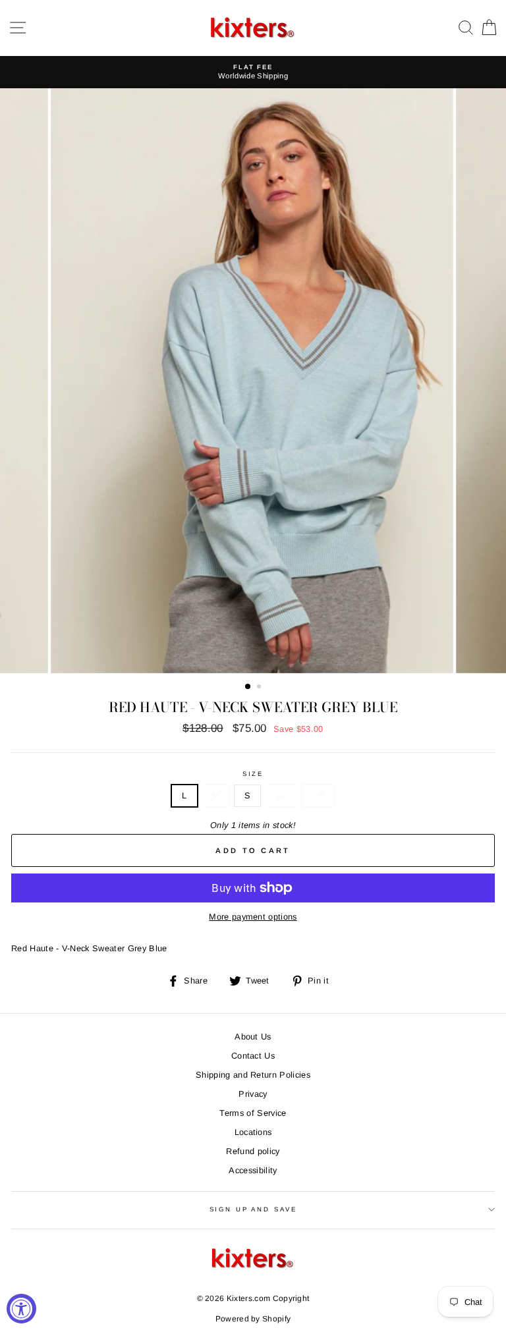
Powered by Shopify (253, 1318)
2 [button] (260, 687)
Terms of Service (252, 1113)
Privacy (253, 1094)
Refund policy (252, 1151)
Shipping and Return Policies (253, 1075)
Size (253, 773)
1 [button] (248, 687)
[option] (253, 72)
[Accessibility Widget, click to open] (21, 1308)
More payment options (252, 917)
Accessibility (253, 1170)
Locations (253, 1132)
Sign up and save (253, 1209)
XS (318, 795)
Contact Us (253, 1056)
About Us (253, 1036)
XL (281, 795)
